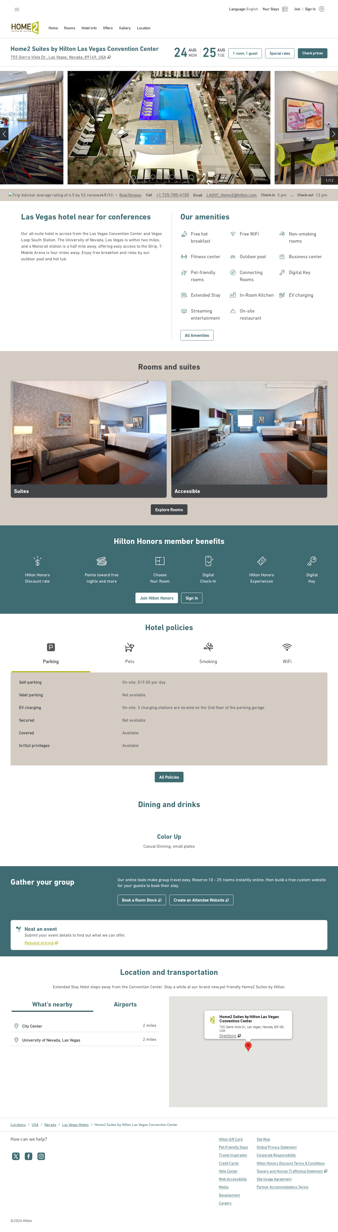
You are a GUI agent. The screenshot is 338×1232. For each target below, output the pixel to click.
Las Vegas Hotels (75, 1125)
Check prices (314, 53)
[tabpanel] (169, 719)
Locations (18, 1125)
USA (35, 1125)
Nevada (50, 1125)
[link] (172, 195)
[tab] (51, 655)
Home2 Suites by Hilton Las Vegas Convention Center (136, 1125)
